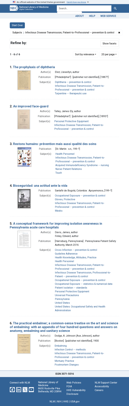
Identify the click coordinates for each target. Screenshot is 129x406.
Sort (84, 54)
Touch (58, 172)
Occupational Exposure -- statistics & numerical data (83, 283)
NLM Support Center (106, 382)
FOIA (69, 386)
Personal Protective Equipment (71, 121)
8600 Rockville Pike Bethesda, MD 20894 (49, 390)
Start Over (17, 25)
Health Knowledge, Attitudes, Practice (75, 257)
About (79, 15)
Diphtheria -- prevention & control (73, 82)
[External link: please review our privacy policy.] (12, 389)
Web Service (108, 15)
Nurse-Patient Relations (68, 169)
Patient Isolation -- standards (71, 287)
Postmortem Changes (67, 364)
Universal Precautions (67, 295)
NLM (52, 401)
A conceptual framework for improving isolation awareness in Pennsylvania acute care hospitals (56, 225)
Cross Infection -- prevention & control (76, 249)
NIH (59, 401)
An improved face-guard (30, 106)
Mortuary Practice (64, 360)
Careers (99, 390)
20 (108, 54)
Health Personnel (64, 153)
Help (92, 15)
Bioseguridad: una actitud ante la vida (40, 185)
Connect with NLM (20, 382)
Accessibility (102, 386)
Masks (58, 210)
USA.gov (75, 401)
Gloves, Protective (65, 199)
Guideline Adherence (66, 253)
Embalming (61, 345)
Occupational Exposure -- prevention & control (80, 195)
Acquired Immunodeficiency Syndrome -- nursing (82, 165)
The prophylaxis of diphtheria (34, 67)
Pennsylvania (62, 299)
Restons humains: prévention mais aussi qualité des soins (54, 144)
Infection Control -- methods (70, 349)
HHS (65, 401)
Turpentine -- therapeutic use (71, 93)
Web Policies (73, 382)
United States (62, 302)
